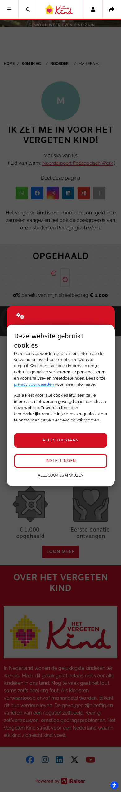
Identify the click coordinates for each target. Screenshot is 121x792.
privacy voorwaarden (34, 384)
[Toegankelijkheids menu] (114, 785)
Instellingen (60, 460)
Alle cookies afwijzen (60, 475)
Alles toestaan (60, 440)
